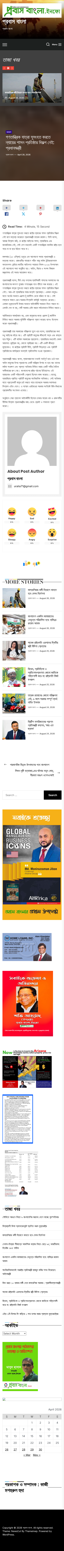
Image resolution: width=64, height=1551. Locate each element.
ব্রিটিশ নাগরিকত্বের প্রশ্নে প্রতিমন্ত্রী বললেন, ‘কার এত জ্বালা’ (40, 725)
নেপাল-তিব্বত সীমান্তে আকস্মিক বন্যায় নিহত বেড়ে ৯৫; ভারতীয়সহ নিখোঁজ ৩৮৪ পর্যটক (29, 91)
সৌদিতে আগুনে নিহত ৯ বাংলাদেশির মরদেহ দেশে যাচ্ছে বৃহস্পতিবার (30, 1217)
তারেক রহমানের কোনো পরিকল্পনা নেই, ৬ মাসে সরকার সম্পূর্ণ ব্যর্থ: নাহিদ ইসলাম (43, 698)
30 (40, 1449)
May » (37, 1455)
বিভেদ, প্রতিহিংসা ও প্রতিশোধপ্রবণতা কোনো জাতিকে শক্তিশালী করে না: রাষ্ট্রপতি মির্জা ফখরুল (43, 674)
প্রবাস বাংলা (14, 21)
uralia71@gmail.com (26, 486)
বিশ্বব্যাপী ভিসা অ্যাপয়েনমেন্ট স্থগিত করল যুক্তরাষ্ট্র (24, 1226)
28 (23, 1449)
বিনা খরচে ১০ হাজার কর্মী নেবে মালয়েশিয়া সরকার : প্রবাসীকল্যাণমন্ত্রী (31, 1283)
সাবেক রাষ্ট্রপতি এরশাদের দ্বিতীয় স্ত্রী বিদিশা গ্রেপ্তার (43, 644)
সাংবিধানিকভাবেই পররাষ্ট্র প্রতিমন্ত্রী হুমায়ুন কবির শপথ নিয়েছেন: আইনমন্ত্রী (29, 1272)
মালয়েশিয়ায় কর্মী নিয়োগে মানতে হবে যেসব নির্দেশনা (42, 592)
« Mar (27, 1455)
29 (32, 1449)
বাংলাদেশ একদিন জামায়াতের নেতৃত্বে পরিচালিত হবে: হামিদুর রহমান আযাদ (42, 619)
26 (6, 1449)
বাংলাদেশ (9, 132)
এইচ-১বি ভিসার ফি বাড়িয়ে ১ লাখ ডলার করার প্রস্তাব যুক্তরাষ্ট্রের (30, 1313)
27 (15, 1449)
